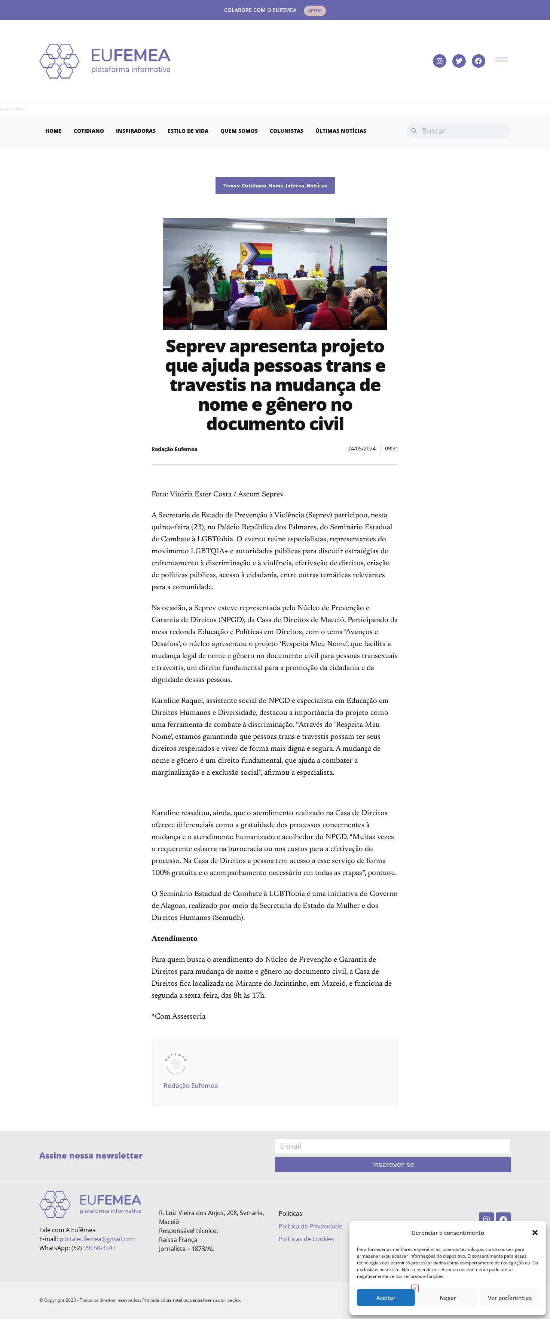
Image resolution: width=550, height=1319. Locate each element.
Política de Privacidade (310, 1226)
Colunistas (286, 130)
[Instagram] (439, 61)
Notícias (317, 185)
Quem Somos (239, 130)
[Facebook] (478, 61)
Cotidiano (89, 130)
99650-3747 (99, 1248)
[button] (535, 1232)
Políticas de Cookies (306, 1239)
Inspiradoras (136, 130)
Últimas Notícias (340, 130)
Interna (295, 185)
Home (53, 130)
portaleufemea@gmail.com (97, 1239)
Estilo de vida (188, 130)
